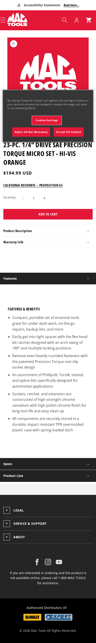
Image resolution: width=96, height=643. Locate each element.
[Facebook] (37, 562)
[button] (64, 20)
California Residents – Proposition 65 (33, 185)
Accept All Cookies (68, 132)
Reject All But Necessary (31, 132)
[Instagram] (48, 562)
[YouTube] (59, 562)
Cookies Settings (47, 120)
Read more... (71, 5)
